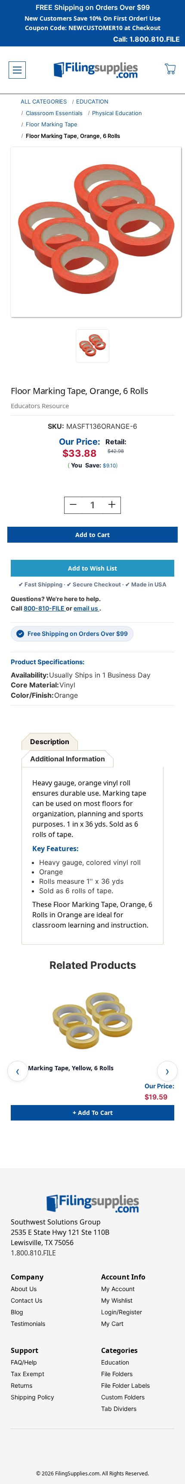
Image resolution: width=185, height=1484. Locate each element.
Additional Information (67, 758)
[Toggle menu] (17, 70)
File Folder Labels (125, 1385)
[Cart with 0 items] (170, 70)
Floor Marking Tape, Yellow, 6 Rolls (62, 1068)
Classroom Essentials (54, 113)
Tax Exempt (27, 1373)
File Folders (117, 1373)
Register (130, 1312)
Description (49, 741)
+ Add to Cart (93, 1112)
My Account (118, 1288)
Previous (17, 1071)
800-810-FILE (45, 608)
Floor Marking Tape (51, 124)
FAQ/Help (24, 1362)
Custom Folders (123, 1397)
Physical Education (117, 113)
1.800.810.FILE (33, 1253)
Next (167, 1071)
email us (86, 608)
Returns (21, 1385)
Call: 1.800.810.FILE (146, 39)
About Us (24, 1288)
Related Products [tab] (92, 965)
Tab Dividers (118, 1408)
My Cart (112, 1323)
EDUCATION (92, 101)
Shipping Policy (32, 1397)
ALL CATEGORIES (44, 101)
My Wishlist (117, 1300)
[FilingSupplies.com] (96, 70)
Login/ (110, 1312)
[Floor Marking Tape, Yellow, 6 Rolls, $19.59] (92, 1022)
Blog (17, 1312)
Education (115, 1362)
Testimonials (28, 1323)
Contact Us (26, 1300)
